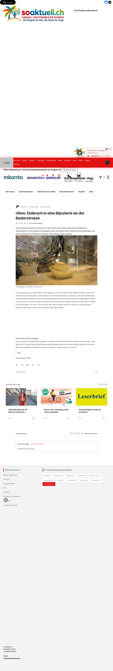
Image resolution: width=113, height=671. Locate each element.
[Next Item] (104, 177)
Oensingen (49, 480)
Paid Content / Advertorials (12, 496)
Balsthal (85, 480)
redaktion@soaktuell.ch (11, 658)
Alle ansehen (103, 384)
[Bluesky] (106, 2)
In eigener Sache (9, 483)
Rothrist (96, 480)
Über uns (6, 479)
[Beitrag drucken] (38, 365)
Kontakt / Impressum (10, 475)
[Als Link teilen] (33, 365)
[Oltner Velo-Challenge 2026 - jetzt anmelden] (56, 397)
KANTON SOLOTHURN (46, 192)
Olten (19, 353)
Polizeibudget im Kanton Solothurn (90, 410)
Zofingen (59, 475)
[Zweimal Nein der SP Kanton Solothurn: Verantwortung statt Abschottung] (21, 397)
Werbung (6, 492)
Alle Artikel (10, 192)
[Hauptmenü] (107, 162)
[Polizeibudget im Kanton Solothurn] (91, 397)
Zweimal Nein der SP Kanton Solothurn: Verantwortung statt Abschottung (17, 410)
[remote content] (56, 323)
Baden (61, 480)
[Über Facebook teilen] (17, 365)
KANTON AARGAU (26, 192)
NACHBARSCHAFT (66, 192)
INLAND (82, 192)
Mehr (91, 192)
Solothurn (71, 475)
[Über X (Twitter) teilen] (22, 365)
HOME (7, 162)
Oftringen (73, 480)
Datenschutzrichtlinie (10, 505)
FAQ (4, 488)
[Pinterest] (109, 2)
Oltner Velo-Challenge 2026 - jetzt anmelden (56, 410)
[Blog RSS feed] (6, 500)
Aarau (83, 475)
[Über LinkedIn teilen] (27, 365)
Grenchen (95, 475)
